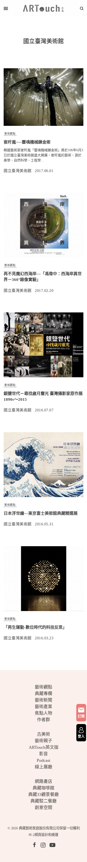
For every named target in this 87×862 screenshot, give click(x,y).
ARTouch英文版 (43, 747)
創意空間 (43, 807)
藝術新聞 (43, 700)
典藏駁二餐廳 (43, 801)
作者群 (43, 719)
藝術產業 (43, 706)
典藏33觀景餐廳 (43, 794)
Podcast (43, 760)
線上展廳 (43, 766)
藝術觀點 (9, 133)
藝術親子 (43, 740)
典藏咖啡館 (43, 788)
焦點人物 (43, 713)
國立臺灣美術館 (18, 171)
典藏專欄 (43, 693)
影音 (43, 753)
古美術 (43, 734)
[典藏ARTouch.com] (43, 8)
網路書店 (43, 781)
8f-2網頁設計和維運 (43, 835)
